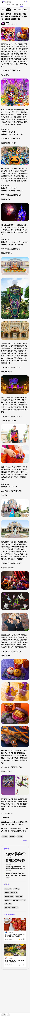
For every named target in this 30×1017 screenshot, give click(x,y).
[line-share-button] (21, 920)
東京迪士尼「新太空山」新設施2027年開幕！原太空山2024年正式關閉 (14, 823)
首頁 (8, 5)
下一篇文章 (24, 840)
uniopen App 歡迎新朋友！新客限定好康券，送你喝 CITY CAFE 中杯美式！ (16, 854)
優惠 (13, 5)
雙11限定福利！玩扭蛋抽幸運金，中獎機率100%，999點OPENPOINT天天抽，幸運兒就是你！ (16, 861)
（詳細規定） (19, 559)
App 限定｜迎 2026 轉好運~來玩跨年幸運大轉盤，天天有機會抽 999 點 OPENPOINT (16, 874)
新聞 (21, 5)
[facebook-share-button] (18, 920)
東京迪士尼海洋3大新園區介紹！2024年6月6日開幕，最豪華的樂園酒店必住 (15, 829)
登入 (27, 2)
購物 (17, 5)
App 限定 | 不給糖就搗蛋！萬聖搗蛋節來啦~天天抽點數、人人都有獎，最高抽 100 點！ (15, 867)
